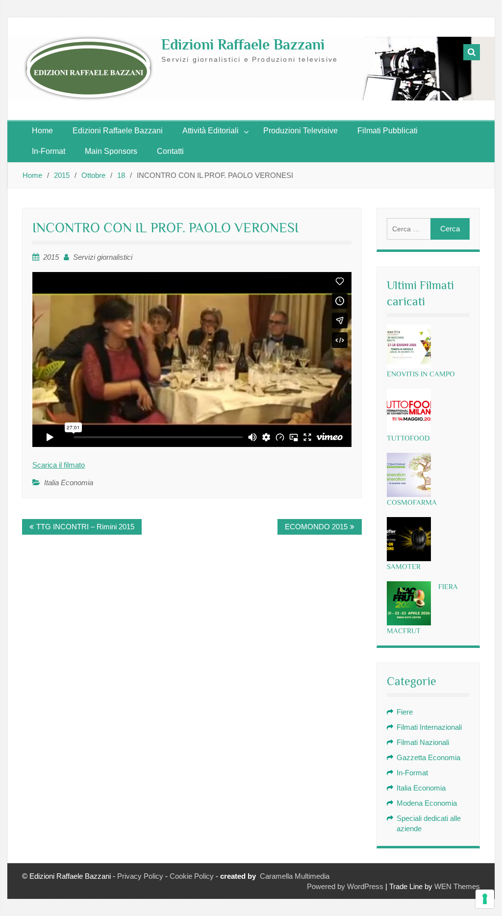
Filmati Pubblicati (387, 130)
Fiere (405, 712)
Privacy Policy (140, 876)
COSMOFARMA (412, 502)
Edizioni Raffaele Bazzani (243, 44)
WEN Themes (457, 886)
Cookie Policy (192, 876)
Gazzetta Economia (428, 757)
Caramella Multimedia (294, 876)
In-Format (48, 151)
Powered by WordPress (345, 886)
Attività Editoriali (210, 130)
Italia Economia (68, 482)
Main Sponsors (111, 151)
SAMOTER (404, 566)
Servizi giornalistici (102, 257)
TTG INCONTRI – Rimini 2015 (85, 526)
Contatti (170, 151)
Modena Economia (427, 803)
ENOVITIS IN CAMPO (421, 374)
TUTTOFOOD (408, 438)
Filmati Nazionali (423, 742)
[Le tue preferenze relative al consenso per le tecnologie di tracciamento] (485, 899)
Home (42, 130)
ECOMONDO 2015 (316, 526)
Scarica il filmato (58, 465)
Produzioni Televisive (300, 130)
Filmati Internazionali (429, 727)
